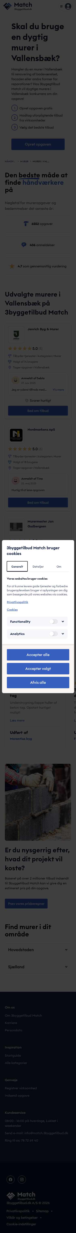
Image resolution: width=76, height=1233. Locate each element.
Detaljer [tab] (38, 566)
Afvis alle (38, 682)
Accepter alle (38, 654)
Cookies (12, 609)
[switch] (53, 621)
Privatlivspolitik (17, 602)
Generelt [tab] (17, 566)
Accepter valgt (38, 668)
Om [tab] (59, 566)
